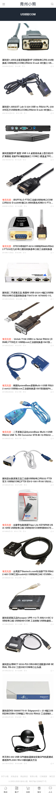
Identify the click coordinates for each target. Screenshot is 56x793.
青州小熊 (24, 781)
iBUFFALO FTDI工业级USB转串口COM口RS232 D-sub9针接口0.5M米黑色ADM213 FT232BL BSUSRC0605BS (27, 201)
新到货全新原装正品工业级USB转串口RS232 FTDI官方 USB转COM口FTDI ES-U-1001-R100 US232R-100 (28, 480)
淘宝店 (52, 776)
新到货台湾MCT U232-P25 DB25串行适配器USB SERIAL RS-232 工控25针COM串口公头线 (28, 666)
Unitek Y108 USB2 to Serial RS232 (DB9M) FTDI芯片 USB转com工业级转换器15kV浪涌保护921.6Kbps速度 (27, 341)
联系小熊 (33, 776)
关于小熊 (5, 776)
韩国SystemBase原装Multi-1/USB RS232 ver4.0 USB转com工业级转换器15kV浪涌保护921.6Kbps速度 (28, 387)
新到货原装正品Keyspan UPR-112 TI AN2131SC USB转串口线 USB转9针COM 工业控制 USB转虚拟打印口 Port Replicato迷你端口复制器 (27, 619)
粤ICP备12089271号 (38, 781)
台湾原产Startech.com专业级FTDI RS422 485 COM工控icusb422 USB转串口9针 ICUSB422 (28, 573)
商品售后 (24, 776)
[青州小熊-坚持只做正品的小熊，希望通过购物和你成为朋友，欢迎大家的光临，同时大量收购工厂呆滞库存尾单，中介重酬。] (28, 4)
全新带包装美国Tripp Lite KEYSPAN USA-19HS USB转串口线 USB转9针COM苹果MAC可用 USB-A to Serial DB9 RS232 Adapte (28, 526)
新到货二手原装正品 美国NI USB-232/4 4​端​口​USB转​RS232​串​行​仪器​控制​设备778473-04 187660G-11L (28, 294)
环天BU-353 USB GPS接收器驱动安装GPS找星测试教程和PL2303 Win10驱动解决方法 (27, 758)
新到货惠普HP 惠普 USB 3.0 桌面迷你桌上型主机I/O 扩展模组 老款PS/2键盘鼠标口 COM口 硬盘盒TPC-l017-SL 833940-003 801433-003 (28, 155)
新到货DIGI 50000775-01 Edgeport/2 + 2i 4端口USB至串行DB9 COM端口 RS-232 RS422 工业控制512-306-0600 (27, 712)
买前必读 (14, 776)
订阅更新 (43, 776)
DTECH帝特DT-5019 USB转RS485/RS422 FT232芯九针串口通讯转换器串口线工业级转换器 (28, 248)
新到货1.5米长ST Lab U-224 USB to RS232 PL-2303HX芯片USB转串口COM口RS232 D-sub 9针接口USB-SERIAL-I (28, 108)
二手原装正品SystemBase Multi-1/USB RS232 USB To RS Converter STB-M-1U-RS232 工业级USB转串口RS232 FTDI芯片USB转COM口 (28, 433)
